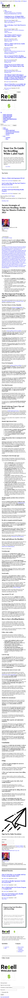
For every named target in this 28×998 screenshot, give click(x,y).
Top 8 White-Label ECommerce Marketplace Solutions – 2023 (12, 35)
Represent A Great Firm (13, 249)
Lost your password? (5, 996)
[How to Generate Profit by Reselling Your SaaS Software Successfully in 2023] (15, 52)
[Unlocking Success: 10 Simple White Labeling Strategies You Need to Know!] (12, 12)
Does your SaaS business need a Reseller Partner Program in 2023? (12, 894)
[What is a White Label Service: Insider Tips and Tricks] (11, 40)
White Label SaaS (18, 13)
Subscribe (4, 844)
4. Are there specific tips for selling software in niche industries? (12, 265)
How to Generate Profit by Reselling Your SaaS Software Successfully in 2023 (15, 56)
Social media (19, 256)
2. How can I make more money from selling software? (13, 262)
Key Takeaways (5, 246)
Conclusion (13, 260)
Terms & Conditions (19, 845)
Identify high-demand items (17, 251)
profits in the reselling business (8, 546)
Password (2, 989)
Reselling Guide (7, 53)
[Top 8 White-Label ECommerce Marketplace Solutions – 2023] (15, 31)
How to (13, 22)
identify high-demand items (13, 410)
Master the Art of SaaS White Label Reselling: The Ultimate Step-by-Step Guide (14, 66)
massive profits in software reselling (14, 330)
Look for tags (10, 258)
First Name (4, 839)
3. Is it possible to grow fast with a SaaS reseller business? (14, 264)
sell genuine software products (17, 536)
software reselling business (17, 307)
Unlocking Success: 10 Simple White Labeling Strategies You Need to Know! (14, 17)
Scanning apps (14, 256)
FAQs (17, 260)
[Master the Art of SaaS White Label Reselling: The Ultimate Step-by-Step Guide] (10, 61)
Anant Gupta (8, 20)
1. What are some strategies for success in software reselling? (13, 261)
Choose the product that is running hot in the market (14, 252)
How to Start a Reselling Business (15, 257)
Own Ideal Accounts (10, 250)
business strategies (17, 587)
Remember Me (5, 992)
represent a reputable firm (7, 301)
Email (3, 842)
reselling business (21, 502)
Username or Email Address (6, 987)
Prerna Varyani (9, 70)
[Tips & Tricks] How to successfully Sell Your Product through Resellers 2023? (14, 84)
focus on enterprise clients (18, 301)
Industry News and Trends (7, 180)
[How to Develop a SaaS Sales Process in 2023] (12, 21)
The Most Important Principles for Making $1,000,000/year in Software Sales (14, 247)
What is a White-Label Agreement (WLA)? (13, 178)
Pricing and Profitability (9, 13)
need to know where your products (9, 674)
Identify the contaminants (9, 259)
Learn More (8, 166)
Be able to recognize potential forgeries (14, 255)
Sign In (13, 196)
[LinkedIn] (2, 961)
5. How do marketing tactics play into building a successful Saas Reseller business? (14, 266)
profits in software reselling (15, 365)
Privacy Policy (18, 1)
